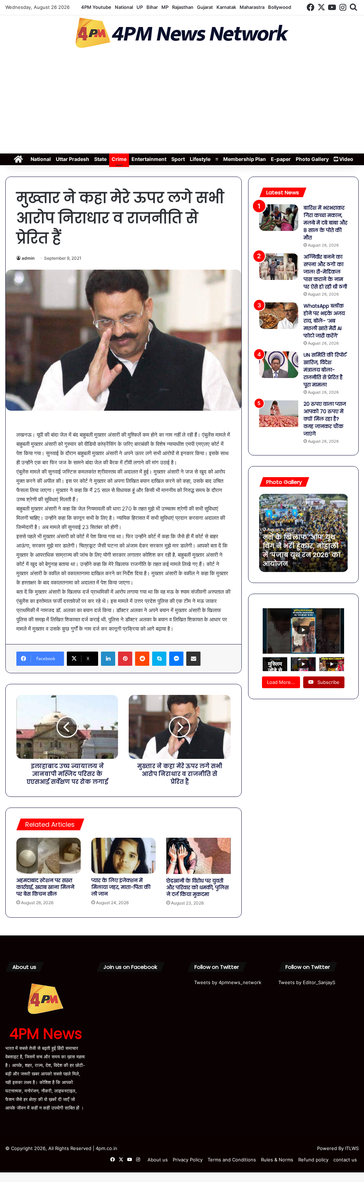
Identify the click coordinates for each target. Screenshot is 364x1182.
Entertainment (149, 159)
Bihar (152, 7)
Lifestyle (200, 159)
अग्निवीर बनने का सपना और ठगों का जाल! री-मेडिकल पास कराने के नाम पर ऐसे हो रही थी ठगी (325, 271)
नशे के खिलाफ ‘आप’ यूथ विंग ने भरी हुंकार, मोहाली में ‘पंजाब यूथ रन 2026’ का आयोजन (302, 550)
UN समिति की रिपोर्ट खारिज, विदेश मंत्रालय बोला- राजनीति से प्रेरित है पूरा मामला (325, 369)
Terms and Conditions (232, 1159)
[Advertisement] (182, 103)
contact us (345, 1159)
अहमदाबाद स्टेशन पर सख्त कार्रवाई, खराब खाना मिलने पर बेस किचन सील (45, 887)
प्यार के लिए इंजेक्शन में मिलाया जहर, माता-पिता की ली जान (120, 887)
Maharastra (252, 7)
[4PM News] (182, 33)
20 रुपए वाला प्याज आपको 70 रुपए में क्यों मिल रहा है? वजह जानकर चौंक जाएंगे (325, 418)
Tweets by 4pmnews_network (227, 982)
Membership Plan (244, 159)
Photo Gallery (312, 159)
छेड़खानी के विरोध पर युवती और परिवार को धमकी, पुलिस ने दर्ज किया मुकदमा (197, 887)
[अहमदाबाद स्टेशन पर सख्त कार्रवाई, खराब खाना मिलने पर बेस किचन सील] (48, 856)
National (124, 7)
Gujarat (205, 7)
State (100, 159)
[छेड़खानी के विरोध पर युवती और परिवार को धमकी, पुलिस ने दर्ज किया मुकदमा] (198, 856)
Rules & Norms (277, 1159)
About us (158, 1159)
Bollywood (279, 7)
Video (345, 159)
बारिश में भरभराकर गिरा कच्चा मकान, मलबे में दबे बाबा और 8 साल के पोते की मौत (325, 222)
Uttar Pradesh (72, 159)
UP (139, 7)
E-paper (281, 159)
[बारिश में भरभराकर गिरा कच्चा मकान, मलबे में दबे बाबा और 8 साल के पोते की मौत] (278, 217)
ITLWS (352, 1148)
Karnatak (226, 7)
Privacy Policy (188, 1159)
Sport (178, 159)
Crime (119, 159)
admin (28, 258)
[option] (303, 533)
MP (164, 7)
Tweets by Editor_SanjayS (306, 982)
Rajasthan (182, 7)
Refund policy (313, 1159)
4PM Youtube (96, 7)
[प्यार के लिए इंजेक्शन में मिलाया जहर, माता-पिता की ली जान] (123, 856)
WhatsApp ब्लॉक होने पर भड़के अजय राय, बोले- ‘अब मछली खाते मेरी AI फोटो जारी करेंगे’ (324, 320)
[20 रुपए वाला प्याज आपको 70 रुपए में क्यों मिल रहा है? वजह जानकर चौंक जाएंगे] (278, 413)
